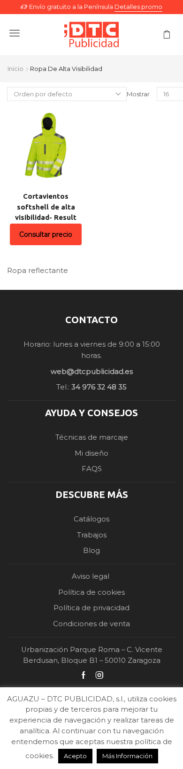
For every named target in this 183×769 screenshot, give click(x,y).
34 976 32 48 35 (99, 387)
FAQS (92, 469)
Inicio (15, 68)
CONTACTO (91, 319)
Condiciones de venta (91, 624)
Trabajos (92, 535)
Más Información (127, 756)
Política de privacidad (91, 608)
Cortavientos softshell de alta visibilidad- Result (45, 206)
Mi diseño (91, 453)
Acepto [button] (75, 756)
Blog (91, 550)
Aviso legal (91, 576)
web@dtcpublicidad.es (92, 371)
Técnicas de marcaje (91, 437)
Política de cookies (91, 592)
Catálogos (91, 519)
